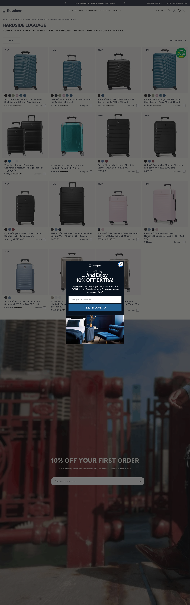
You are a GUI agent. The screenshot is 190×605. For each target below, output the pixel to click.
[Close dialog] (121, 264)
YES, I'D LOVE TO (95, 307)
